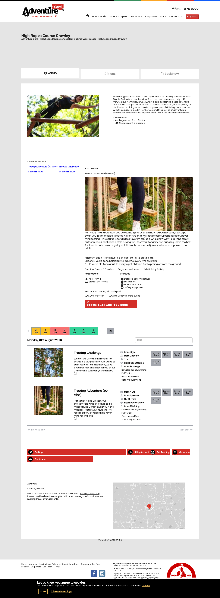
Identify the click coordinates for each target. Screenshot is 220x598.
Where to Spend (118, 16)
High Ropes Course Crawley (112, 38)
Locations (136, 16)
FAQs (163, 16)
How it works (99, 16)
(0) (27, 3)
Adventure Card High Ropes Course (110, 11)
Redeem (25, 567)
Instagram (102, 573)
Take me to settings (61, 591)
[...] (75, 373)
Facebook (94, 573)
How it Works (45, 564)
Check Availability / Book (107, 304)
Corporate (151, 16)
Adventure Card (29, 38)
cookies (146, 585)
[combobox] (163, 340)
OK (43, 591)
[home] (87, 15)
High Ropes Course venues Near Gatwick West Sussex (68, 38)
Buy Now (96, 564)
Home (24, 564)
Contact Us (176, 16)
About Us (33, 564)
